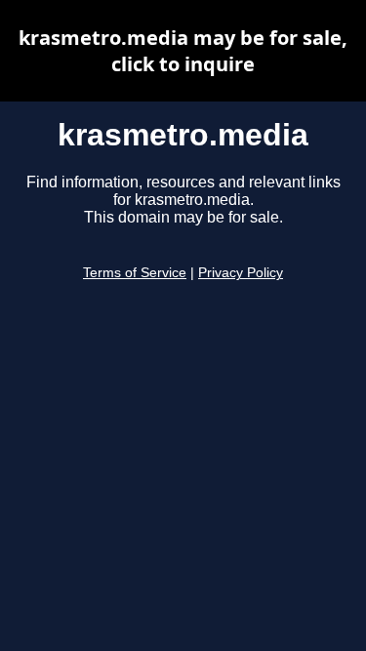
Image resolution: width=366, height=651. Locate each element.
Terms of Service (134, 272)
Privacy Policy (240, 272)
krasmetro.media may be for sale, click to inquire (183, 50)
